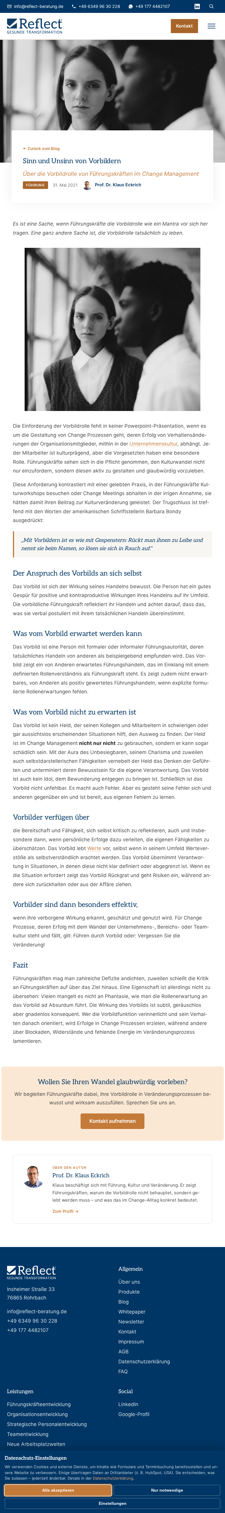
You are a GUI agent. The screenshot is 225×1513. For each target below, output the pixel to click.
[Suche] (211, 6)
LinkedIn (128, 1404)
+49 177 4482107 (152, 6)
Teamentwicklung (27, 1434)
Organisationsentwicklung (37, 1414)
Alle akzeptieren (58, 1490)
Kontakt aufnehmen (112, 1121)
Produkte (129, 1292)
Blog (123, 1302)
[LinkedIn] (197, 6)
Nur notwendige (167, 1490)
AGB (123, 1352)
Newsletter (131, 1322)
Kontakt (184, 26)
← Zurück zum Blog (41, 148)
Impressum (131, 1342)
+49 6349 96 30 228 (99, 6)
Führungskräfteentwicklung (39, 1404)
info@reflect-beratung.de (38, 6)
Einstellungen (113, 1503)
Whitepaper (131, 1312)
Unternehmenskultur (153, 444)
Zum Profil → (65, 1211)
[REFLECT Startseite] (34, 26)
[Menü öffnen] (211, 26)
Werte (94, 848)
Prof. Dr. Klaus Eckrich (81, 1175)
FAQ (123, 1371)
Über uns (129, 1282)
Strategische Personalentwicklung (47, 1424)
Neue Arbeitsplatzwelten (36, 1444)
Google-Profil (133, 1414)
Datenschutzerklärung (144, 1361)
